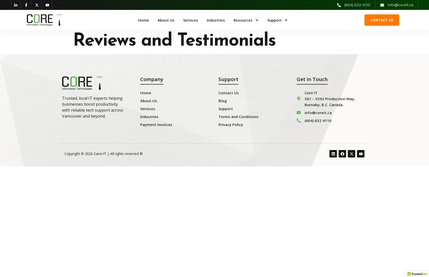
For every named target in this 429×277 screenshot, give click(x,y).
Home (143, 20)
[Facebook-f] (26, 5)
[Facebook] (342, 153)
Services (190, 20)
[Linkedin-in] (16, 5)
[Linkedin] (333, 153)
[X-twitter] (37, 5)
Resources (243, 20)
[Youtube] (47, 5)
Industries (216, 20)
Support (274, 20)
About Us (166, 20)
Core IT (100, 153)
